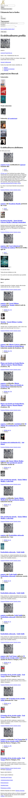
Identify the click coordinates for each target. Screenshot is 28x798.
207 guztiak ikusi (12, 118)
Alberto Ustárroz (14, 344)
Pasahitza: (3, 24)
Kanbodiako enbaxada (16, 535)
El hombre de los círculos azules (13, 657)
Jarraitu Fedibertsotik (6, 62)
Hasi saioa (3, 31)
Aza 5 (5, 252)
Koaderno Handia (15, 204)
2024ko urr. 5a (7, 430)
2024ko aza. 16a (8, 351)
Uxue (8, 165)
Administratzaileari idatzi (7, 780)
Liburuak (6, 70)
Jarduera (6, 67)
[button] (14, 151)
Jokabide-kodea (4, 785)
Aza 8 (5, 169)
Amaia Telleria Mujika (16, 461)
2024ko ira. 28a (7, 746)
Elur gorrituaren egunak (14, 462)
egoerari (22, 165)
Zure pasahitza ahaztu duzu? (8, 29)
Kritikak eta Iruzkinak (9, 69)
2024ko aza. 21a (8, 309)
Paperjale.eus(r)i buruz (6, 777)
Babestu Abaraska (20, 790)
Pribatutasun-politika (6, 788)
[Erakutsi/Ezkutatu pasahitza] (16, 26)
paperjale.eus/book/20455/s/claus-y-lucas (11, 183)
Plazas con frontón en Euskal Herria (12, 346)
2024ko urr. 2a (7, 662)
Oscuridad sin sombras (8, 247)
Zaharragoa (8, 769)
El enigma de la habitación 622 (13, 424)
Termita (11, 305)
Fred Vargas (13, 656)
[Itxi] (1, 20)
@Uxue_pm (4, 173)
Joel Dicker (17, 424)
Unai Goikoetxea (14, 246)
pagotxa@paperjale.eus (6, 53)
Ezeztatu (3, 18)
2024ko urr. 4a (7, 540)
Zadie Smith (13, 574)
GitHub (2, 796)
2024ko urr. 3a (7, 621)
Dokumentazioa (4, 782)
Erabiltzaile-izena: (5, 23)
